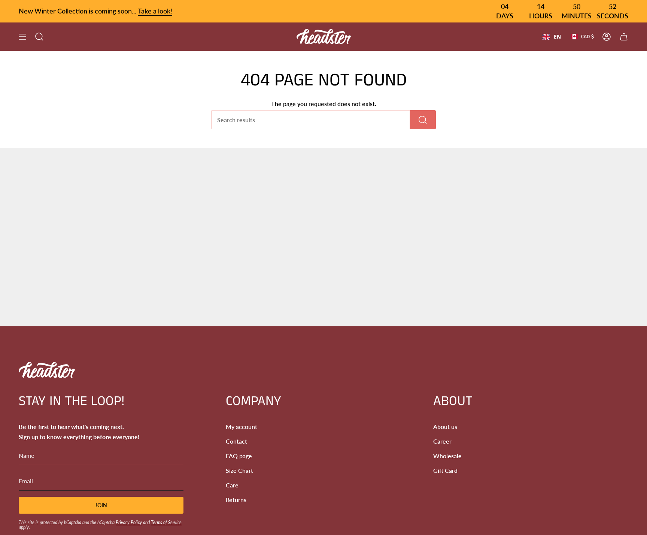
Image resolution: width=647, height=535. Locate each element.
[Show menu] (22, 36)
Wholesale (447, 455)
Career (442, 441)
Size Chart (239, 470)
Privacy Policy (129, 522)
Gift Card (445, 470)
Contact (236, 441)
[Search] (423, 119)
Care (232, 485)
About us (445, 426)
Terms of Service (166, 522)
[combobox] (551, 36)
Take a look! (155, 11)
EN (557, 36)
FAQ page (239, 455)
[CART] (623, 36)
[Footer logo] (47, 370)
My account (241, 426)
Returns (236, 499)
